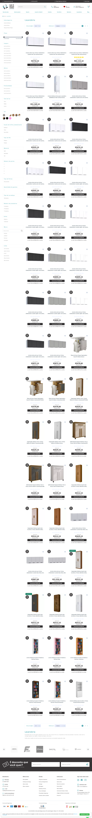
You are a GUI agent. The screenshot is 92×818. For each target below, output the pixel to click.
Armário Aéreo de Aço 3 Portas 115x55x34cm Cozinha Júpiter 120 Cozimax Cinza (57, 227)
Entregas (40, 784)
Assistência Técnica (42, 788)
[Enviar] (75, 764)
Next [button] (88, 749)
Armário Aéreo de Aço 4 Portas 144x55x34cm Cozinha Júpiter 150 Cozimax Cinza (57, 313)
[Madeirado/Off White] (19, 115)
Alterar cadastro (26, 786)
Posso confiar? (59, 786)
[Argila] (4, 115)
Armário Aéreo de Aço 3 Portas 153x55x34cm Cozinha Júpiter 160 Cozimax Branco (78, 313)
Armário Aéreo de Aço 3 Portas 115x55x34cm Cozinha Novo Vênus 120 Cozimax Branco (78, 529)
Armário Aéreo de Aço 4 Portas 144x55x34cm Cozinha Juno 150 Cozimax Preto (57, 184)
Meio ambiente (60, 788)
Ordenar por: (51, 26)
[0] (89, 7)
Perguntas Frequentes (43, 779)
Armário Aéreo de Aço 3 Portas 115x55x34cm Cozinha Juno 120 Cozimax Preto (79, 141)
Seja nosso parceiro (61, 784)
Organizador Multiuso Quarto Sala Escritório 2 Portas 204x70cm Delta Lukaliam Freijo (79, 486)
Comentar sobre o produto (44, 795)
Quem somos (59, 781)
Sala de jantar (17, 12)
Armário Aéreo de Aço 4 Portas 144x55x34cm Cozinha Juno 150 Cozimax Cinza (35, 141)
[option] (14, 749)
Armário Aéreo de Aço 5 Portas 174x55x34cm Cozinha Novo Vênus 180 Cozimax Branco (56, 573)
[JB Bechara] (65, 749)
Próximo (87, 26)
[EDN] (14, 749)
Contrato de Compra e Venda (62, 790)
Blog (88, 12)
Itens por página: (29, 26)
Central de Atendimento (61, 779)
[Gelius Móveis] (39, 749)
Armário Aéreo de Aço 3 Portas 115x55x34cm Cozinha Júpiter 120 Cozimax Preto (35, 227)
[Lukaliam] (78, 749)
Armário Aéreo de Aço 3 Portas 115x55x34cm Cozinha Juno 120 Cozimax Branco (57, 141)
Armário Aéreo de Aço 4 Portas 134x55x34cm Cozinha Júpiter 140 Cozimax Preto (35, 270)
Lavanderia (79, 12)
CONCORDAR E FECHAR (84, 814)
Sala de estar (6, 12)
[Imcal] (52, 749)
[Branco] (7, 115)
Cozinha (50, 12)
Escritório (59, 12)
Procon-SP (59, 795)
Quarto (27, 12)
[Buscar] (45, 7)
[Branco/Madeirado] (10, 115)
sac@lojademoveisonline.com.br (8, 790)
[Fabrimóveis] (27, 749)
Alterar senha (25, 784)
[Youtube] (85, 780)
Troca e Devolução (42, 790)
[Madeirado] (13, 115)
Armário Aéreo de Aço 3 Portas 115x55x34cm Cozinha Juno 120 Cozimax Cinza (79, 97)
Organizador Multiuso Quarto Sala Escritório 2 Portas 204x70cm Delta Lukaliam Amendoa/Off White (35, 529)
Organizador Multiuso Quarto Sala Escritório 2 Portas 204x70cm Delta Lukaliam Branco (79, 616)
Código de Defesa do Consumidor (63, 793)
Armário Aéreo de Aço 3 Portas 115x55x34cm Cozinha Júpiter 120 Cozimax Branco (78, 184)
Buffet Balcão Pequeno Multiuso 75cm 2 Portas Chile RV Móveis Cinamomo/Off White (79, 443)
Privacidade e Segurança (43, 793)
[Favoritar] (43, 33)
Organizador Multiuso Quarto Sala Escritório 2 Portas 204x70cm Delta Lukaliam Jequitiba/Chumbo (35, 616)
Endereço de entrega (27, 781)
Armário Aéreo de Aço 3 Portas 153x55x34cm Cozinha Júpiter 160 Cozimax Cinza (57, 357)
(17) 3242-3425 (5, 786)
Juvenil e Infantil (38, 12)
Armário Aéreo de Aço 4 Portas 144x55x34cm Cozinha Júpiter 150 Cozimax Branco (78, 270)
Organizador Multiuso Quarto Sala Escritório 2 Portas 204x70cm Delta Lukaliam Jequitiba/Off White (79, 573)
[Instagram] (78, 780)
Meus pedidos (25, 779)
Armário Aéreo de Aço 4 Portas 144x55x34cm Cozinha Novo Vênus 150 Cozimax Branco (35, 573)
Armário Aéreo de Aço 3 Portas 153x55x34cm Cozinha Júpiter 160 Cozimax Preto (35, 357)
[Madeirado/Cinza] (16, 115)
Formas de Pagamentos (43, 781)
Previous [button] (4, 749)
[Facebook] (82, 780)
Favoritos (68, 7)
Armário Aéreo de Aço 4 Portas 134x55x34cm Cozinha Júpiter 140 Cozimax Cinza (57, 270)
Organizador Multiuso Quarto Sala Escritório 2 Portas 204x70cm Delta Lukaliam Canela (57, 616)
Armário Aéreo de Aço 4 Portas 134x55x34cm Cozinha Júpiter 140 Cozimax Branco (78, 227)
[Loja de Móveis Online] (8, 6)
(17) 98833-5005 (5, 781)
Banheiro (69, 12)
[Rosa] (10, 118)
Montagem (41, 786)
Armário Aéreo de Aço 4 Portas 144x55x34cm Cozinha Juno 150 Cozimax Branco (35, 184)
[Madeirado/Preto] (4, 118)
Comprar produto (36, 70)
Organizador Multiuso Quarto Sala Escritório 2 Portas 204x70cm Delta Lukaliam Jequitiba (57, 529)
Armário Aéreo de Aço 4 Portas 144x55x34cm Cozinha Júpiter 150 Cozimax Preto (35, 313)
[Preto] (7, 118)
